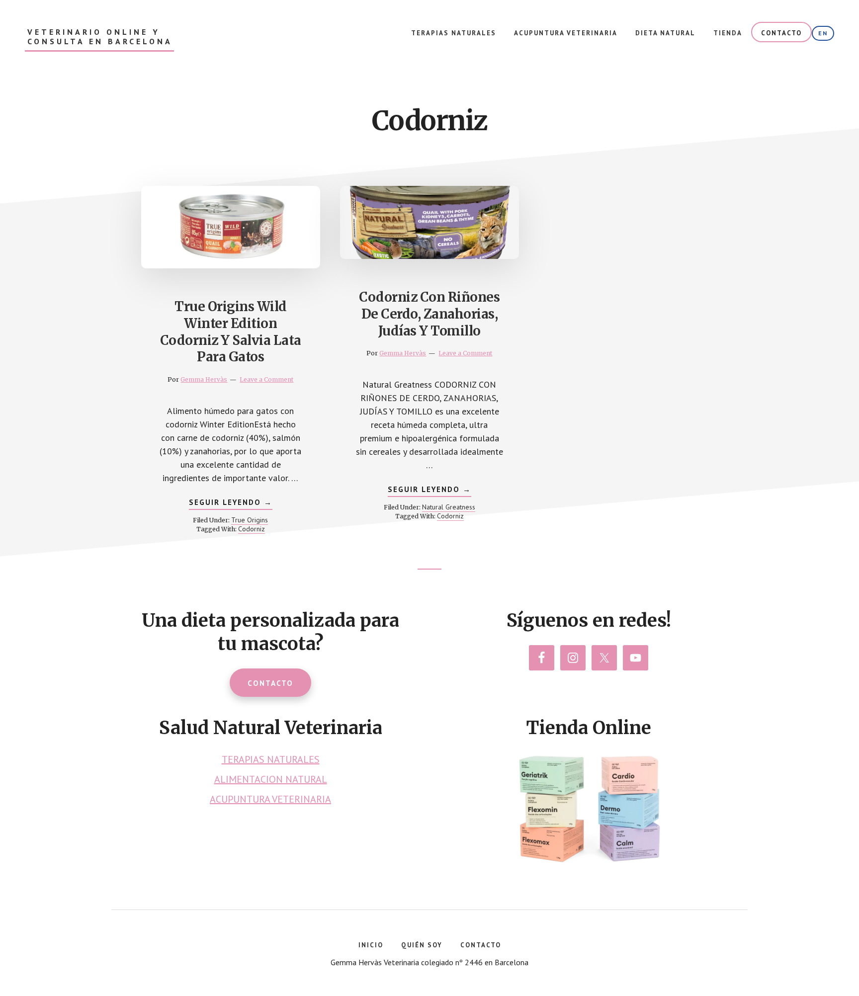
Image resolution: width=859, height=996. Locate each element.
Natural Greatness (448, 506)
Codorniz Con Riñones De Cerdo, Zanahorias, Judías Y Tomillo (429, 314)
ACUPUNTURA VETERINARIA (270, 799)
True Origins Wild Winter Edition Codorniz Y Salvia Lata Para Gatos (230, 331)
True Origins (249, 519)
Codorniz (251, 528)
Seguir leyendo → (230, 503)
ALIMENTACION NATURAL (270, 779)
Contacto (270, 683)
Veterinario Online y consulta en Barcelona (99, 36)
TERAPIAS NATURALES (271, 759)
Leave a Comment (266, 379)
